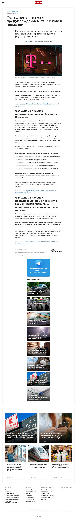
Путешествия (30, 497)
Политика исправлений (12, 499)
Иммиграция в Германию (48, 495)
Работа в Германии (46, 491)
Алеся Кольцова (58, 250)
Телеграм (62, 489)
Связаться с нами (10, 493)
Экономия (44, 499)
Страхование (30, 499)
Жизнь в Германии (12, 11)
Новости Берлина (46, 497)
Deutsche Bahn (45, 493)
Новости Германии (31, 489)
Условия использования (12, 497)
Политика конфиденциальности (11, 502)
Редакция (8, 491)
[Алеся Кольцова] (53, 250)
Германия (20, 252)
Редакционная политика (12, 495)
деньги (25, 252)
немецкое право (31, 252)
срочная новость (40, 252)
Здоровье (29, 495)
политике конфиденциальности (62, 510)
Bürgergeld (44, 489)
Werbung (38, 516)
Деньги (28, 493)
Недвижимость (30, 501)
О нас (6, 489)
